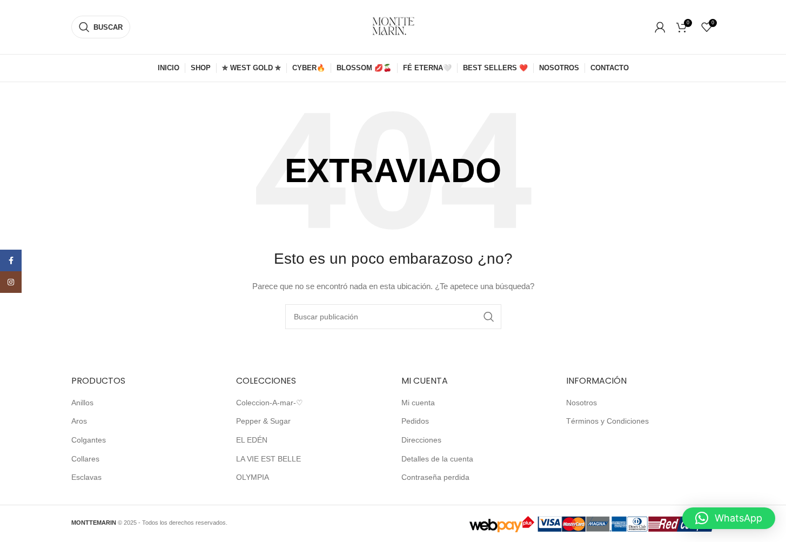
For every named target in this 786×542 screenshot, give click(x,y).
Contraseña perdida (435, 477)
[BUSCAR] (488, 316)
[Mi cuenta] (660, 27)
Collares (85, 458)
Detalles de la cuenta (437, 458)
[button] (728, 518)
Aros (79, 421)
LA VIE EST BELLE (268, 458)
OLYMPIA (252, 477)
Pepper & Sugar (263, 421)
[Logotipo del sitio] (393, 26)
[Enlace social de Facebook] (11, 260)
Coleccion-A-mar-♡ (269, 402)
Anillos (82, 402)
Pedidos (415, 421)
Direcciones (421, 440)
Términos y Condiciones (607, 421)
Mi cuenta (418, 402)
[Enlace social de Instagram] (11, 282)
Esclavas (86, 477)
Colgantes (88, 440)
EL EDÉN (251, 440)
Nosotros (581, 402)
